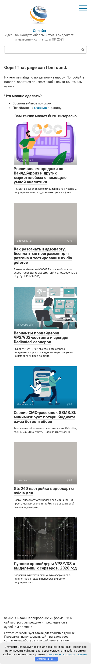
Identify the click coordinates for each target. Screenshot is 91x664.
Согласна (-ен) (46, 658)
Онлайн (39, 30)
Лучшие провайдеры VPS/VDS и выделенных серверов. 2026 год (45, 566)
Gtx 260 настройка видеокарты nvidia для (44, 490)
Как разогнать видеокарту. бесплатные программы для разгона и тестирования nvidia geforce (43, 256)
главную (40, 108)
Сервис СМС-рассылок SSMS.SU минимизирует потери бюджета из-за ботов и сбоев (45, 417)
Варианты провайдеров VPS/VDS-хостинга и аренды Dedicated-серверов (41, 337)
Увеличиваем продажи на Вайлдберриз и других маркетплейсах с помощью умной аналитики (40, 175)
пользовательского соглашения (66, 654)
